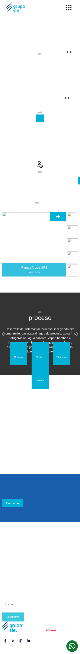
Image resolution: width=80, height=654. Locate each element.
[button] (3, 334)
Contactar (12, 503)
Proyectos (9, 553)
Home (6, 543)
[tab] (18, 353)
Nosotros (8, 548)
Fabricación (10, 584)
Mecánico (8, 573)
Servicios (8, 558)
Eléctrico (8, 578)
